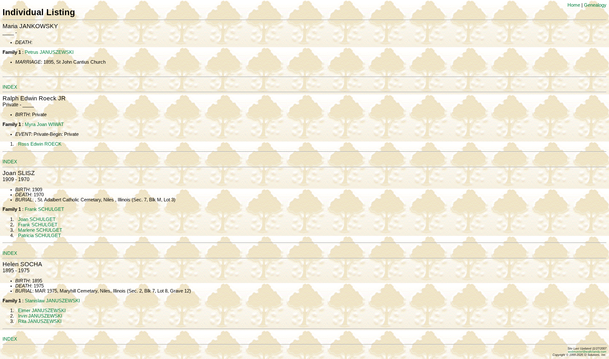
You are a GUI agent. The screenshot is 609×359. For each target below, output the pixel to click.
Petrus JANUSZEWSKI (49, 52)
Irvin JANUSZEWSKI (40, 315)
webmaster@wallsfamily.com (587, 351)
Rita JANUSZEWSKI (40, 321)
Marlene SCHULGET (40, 230)
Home (573, 5)
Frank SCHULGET (44, 209)
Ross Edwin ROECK (40, 144)
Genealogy (595, 5)
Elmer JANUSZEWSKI (42, 310)
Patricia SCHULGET (39, 235)
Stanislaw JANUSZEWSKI (52, 300)
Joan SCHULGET (37, 219)
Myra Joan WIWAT (44, 124)
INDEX (10, 87)
